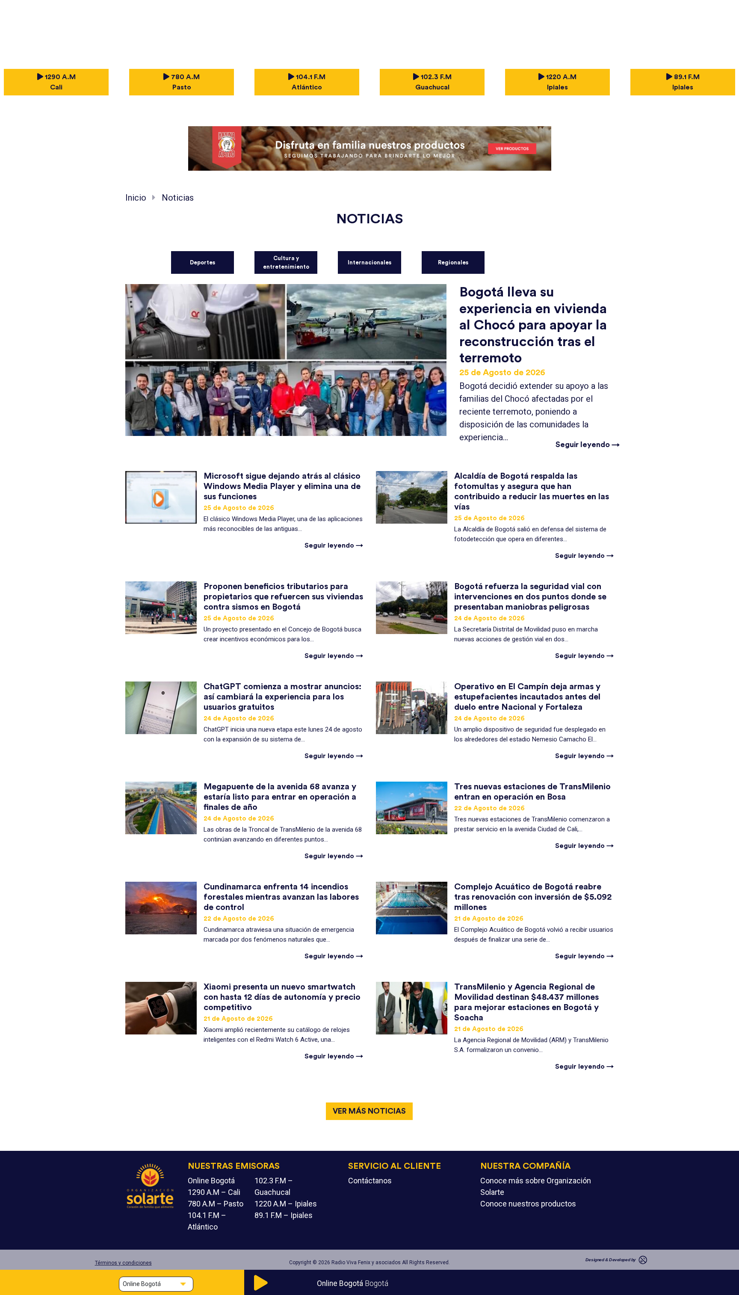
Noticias (178, 198)
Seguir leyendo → (588, 444)
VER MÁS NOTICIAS (369, 1111)
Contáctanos (370, 1180)
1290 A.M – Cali (214, 1192)
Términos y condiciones (123, 1263)
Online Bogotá (211, 1180)
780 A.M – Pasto (215, 1203)
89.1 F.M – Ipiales (283, 1215)
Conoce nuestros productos (528, 1203)
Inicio (135, 198)
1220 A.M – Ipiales (285, 1203)
